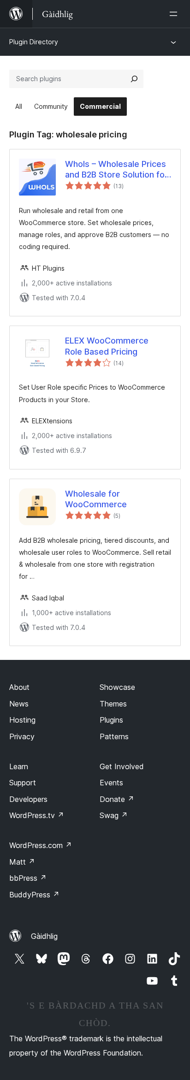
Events (111, 782)
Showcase (117, 687)
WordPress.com (40, 845)
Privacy (22, 736)
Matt (22, 861)
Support (22, 782)
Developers (28, 799)
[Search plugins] (134, 79)
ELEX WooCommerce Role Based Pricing (106, 346)
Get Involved (122, 766)
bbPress (28, 878)
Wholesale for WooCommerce (96, 499)
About (19, 687)
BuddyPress (34, 894)
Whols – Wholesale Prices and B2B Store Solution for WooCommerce (116, 169)
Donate (117, 799)
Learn (18, 766)
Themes (113, 703)
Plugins (111, 719)
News (19, 703)
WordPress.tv (36, 815)
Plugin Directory (33, 42)
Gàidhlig (44, 936)
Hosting (22, 719)
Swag (114, 815)
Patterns (114, 736)
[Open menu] (175, 14)
